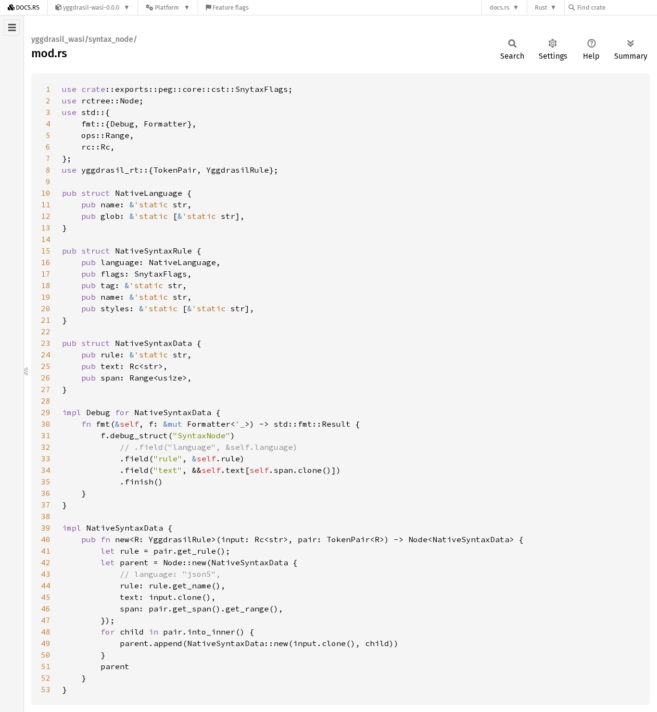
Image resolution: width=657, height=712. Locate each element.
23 (46, 343)
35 (46, 481)
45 (46, 597)
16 (46, 262)
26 (46, 377)
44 (46, 585)
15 (46, 250)
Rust (541, 7)
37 (46, 504)
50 (46, 655)
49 (46, 643)
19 (46, 297)
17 (46, 274)
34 (46, 470)
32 (46, 447)
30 (46, 424)
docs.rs (499, 7)
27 (46, 389)
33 (46, 458)
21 (46, 320)
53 (46, 689)
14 (46, 239)
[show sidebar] (12, 27)
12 (46, 216)
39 (46, 528)
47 (46, 620)
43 (46, 574)
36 (46, 493)
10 (46, 193)
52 (46, 678)
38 (46, 516)
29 (46, 412)
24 (46, 354)
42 (46, 562)
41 (46, 551)
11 (46, 204)
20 (46, 308)
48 (46, 631)
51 (46, 666)
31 (46, 435)
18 (46, 285)
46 (46, 608)
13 (46, 227)
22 (46, 331)
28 (46, 401)
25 (46, 366)
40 (46, 539)
